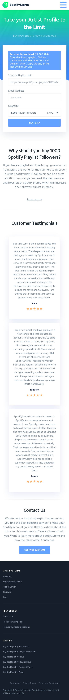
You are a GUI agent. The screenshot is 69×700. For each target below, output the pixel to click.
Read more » (34, 199)
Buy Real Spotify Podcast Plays (17, 667)
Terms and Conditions (49, 683)
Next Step (34, 122)
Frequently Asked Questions (16, 626)
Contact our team (34, 549)
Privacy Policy (29, 683)
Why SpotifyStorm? (12, 581)
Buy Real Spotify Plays (13, 656)
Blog (5, 597)
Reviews (7, 591)
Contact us (8, 616)
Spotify (7, 640)
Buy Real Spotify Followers (15, 646)
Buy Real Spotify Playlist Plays (17, 661)
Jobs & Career (9, 586)
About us (7, 576)
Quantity (13, 106)
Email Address (16, 91)
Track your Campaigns (13, 621)
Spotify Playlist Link (19, 75)
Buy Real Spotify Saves (13, 672)
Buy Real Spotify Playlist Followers (19, 651)
